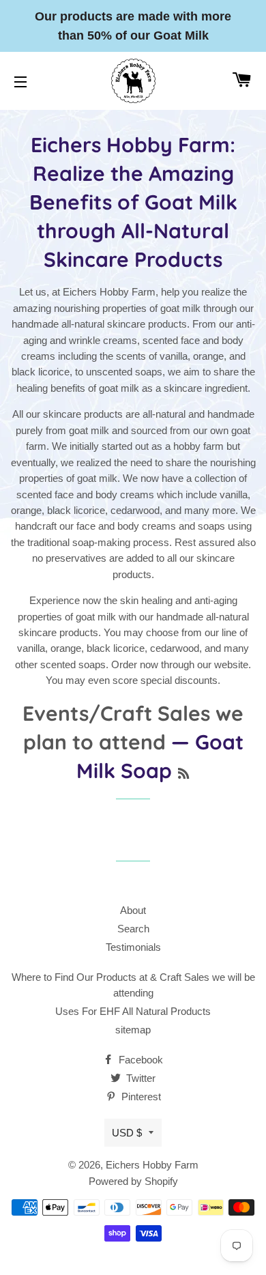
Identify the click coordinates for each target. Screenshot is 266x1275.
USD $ (127, 1132)
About (133, 910)
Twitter (139, 1078)
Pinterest (140, 1096)
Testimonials (133, 947)
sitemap (133, 1029)
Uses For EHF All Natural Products (133, 1011)
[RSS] (183, 774)
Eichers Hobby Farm (152, 1165)
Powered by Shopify (133, 1181)
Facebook (139, 1059)
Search (133, 928)
